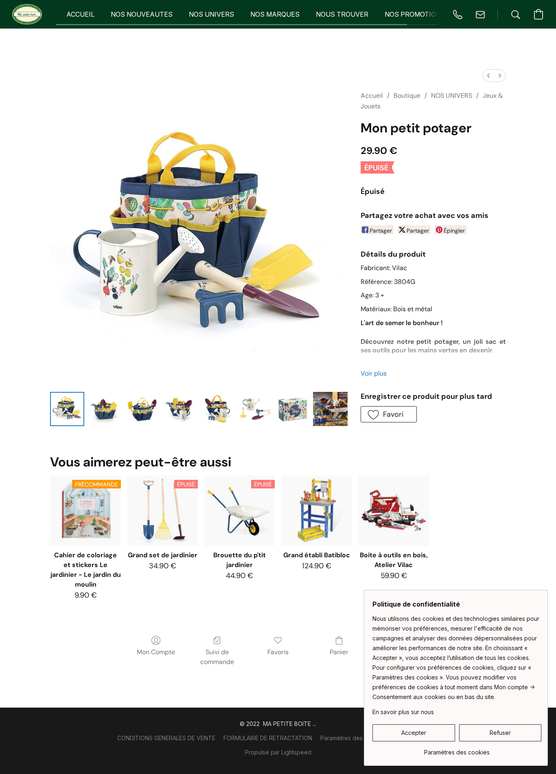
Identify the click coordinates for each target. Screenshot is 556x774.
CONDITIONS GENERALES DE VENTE (166, 737)
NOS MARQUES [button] (275, 14)
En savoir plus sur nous (403, 711)
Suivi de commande (217, 657)
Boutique (407, 95)
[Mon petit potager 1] (105, 409)
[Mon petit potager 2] (142, 409)
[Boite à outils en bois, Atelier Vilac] (393, 510)
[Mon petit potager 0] (67, 409)
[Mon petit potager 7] (330, 409)
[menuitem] (488, 75)
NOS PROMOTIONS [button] (415, 14)
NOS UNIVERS (451, 95)
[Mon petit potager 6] (293, 409)
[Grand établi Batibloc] (316, 510)
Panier (339, 652)
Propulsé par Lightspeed (278, 752)
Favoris (278, 652)
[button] (27, 14)
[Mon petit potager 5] (255, 409)
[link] (456, 749)
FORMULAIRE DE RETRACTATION (267, 737)
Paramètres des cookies (353, 737)
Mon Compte (156, 652)
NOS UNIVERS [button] (211, 14)
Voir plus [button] (374, 373)
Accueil (372, 95)
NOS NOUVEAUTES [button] (142, 14)
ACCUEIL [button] (80, 14)
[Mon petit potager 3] (180, 409)
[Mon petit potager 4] (217, 409)
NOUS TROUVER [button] (342, 14)
